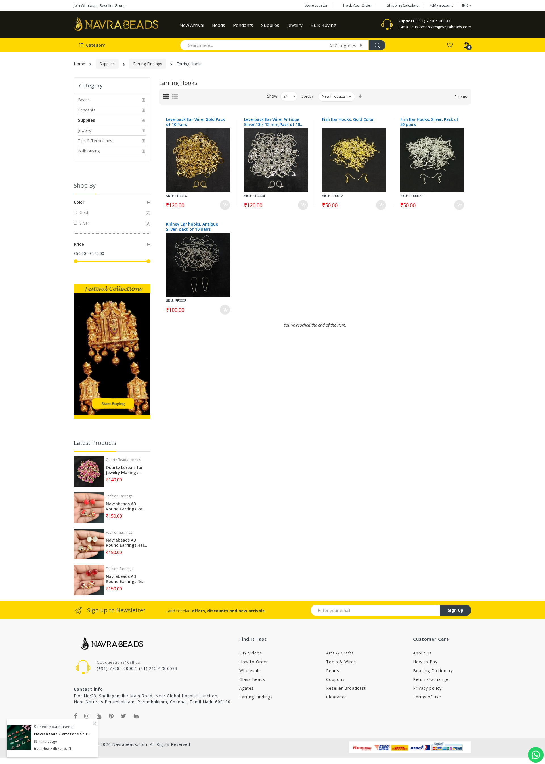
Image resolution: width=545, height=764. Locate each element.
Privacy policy (427, 688)
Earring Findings (147, 63)
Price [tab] (79, 244)
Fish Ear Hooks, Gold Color (348, 119)
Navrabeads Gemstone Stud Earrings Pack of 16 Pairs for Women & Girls (62, 734)
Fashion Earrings (119, 496)
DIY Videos (250, 653)
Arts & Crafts (340, 653)
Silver (83, 223)
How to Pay (425, 661)
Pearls (332, 670)
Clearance (336, 697)
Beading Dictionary (433, 670)
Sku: (170, 195)
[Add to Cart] (225, 205)
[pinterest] (111, 716)
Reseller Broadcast (346, 688)
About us (422, 653)
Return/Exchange (430, 679)
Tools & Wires (341, 661)
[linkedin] (136, 716)
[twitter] (124, 716)
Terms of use (427, 697)
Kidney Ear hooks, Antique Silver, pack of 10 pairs (192, 227)
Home (79, 63)
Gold (83, 212)
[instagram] (86, 716)
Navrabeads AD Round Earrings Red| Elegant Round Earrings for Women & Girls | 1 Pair (126, 579)
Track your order (357, 5)
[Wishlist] (450, 44)
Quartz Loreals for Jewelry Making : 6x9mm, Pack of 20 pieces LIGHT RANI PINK (124, 470)
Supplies (107, 63)
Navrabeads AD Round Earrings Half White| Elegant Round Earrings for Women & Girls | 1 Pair (126, 543)
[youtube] (99, 716)
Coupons (335, 679)
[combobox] (252, 45)
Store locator (316, 5)
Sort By (307, 96)
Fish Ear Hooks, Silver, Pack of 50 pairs (429, 122)
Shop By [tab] (85, 185)
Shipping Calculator (403, 5)
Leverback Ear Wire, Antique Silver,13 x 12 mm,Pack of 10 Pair (272, 122)
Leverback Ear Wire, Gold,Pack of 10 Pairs (195, 122)
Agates (246, 688)
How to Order (253, 661)
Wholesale (250, 670)
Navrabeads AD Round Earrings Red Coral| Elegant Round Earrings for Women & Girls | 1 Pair (125, 506)
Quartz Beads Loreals (123, 459)
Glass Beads (252, 679)
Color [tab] (79, 202)
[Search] (376, 45)
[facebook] (75, 716)
